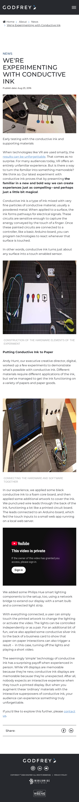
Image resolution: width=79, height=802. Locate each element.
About (23, 21)
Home (10, 21)
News (34, 21)
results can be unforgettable (24, 156)
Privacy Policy (60, 775)
